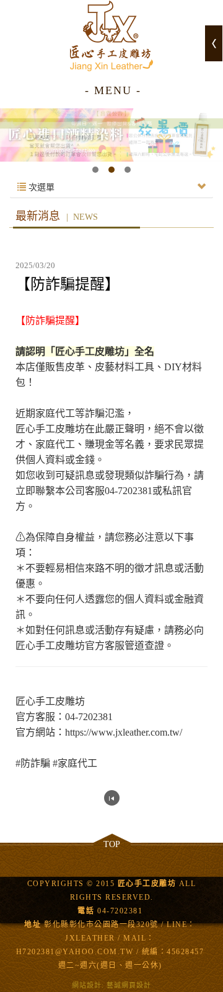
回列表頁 (112, 798)
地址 (32, 924)
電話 (85, 911)
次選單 (40, 187)
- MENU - (113, 90)
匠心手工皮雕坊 (111, 36)
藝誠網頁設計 (129, 985)
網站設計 (87, 985)
